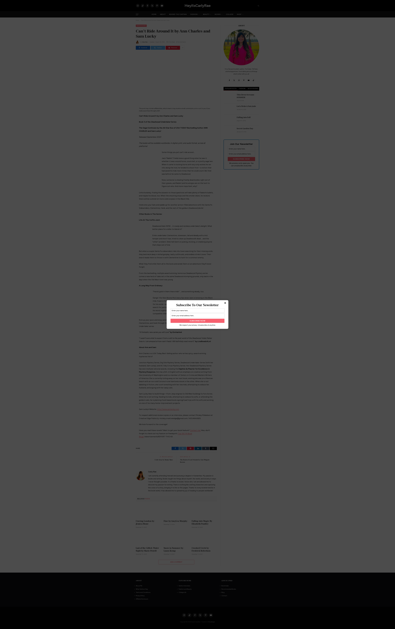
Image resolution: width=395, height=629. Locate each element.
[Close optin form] (225, 303)
